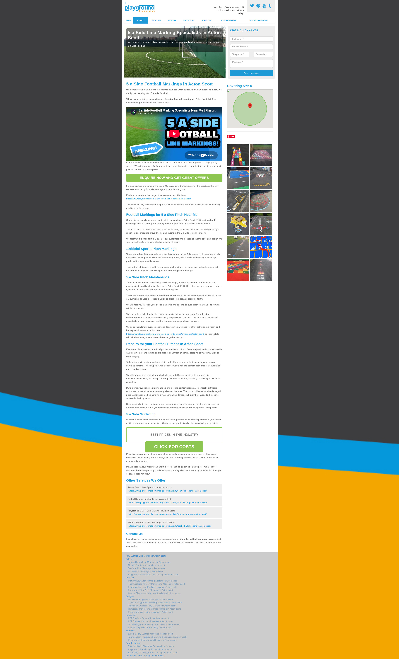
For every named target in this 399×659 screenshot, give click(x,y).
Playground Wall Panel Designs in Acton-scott (150, 612)
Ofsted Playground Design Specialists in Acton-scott (153, 624)
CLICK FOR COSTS (174, 446)
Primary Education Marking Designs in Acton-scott (152, 580)
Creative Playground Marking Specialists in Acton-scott (155, 602)
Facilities (156, 20)
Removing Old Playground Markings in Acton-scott (153, 652)
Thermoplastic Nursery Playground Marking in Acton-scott (156, 584)
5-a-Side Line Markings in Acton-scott (146, 568)
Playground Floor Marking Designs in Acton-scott (152, 640)
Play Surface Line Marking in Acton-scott (146, 556)
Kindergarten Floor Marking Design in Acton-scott (152, 587)
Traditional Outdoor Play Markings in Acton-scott (151, 605)
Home (128, 20)
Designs (172, 20)
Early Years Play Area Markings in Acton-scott (150, 590)
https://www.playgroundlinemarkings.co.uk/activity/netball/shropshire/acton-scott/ (167, 502)
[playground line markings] (141, 8)
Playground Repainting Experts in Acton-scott (150, 649)
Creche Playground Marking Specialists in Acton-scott (154, 593)
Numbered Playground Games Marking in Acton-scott (154, 609)
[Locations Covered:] (125, 3)
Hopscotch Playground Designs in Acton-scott (150, 599)
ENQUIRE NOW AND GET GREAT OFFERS (174, 178)
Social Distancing (259, 20)
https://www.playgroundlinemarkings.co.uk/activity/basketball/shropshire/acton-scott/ (169, 526)
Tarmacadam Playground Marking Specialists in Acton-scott (157, 637)
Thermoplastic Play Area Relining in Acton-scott (151, 646)
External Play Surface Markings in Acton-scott (150, 633)
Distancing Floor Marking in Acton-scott (145, 655)
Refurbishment (228, 20)
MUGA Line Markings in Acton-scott (145, 571)
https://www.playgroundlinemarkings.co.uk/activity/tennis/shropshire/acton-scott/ (167, 490)
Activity (140, 20)
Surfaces (206, 20)
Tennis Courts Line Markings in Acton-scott (149, 562)
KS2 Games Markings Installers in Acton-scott (150, 621)
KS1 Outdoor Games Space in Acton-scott (148, 618)
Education (188, 20)
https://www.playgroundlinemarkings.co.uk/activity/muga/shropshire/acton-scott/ (165, 334)
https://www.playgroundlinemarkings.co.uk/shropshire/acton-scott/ (158, 198)
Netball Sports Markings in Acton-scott (147, 565)
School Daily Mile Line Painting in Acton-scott (150, 627)
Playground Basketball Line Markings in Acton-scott (153, 574)
